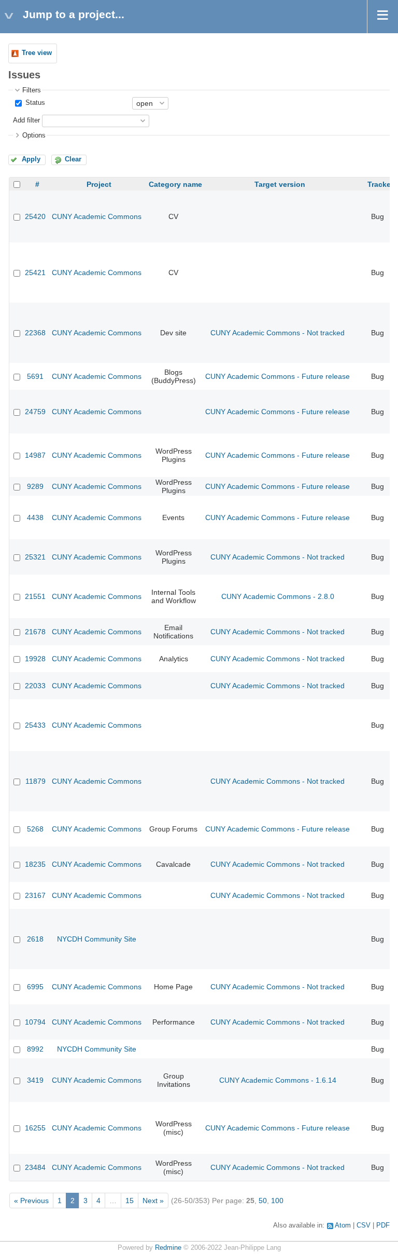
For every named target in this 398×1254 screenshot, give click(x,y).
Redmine (168, 1247)
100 (277, 1200)
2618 (35, 939)
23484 (35, 1167)
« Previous (31, 1200)
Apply (31, 159)
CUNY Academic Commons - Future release (277, 376)
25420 (35, 216)
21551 (35, 596)
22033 (35, 685)
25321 (35, 557)
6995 (35, 987)
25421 (35, 272)
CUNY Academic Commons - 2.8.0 (277, 596)
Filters (31, 90)
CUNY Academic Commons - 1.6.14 (277, 1080)
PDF (383, 1225)
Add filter (26, 120)
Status (34, 102)
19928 (35, 659)
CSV (364, 1225)
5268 (35, 829)
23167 (35, 895)
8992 (35, 1049)
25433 (35, 725)
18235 (35, 864)
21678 (35, 632)
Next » (153, 1200)
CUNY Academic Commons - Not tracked (277, 333)
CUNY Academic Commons (96, 216)
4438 (35, 517)
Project (99, 184)
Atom (343, 1225)
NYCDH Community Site (96, 939)
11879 (35, 781)
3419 (35, 1080)
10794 (35, 1022)
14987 (35, 455)
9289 (35, 486)
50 (263, 1200)
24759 (35, 411)
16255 (35, 1128)
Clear (73, 159)
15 (129, 1200)
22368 (35, 333)
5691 (35, 376)
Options (34, 135)
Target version (279, 184)
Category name (175, 184)
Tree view (37, 53)
